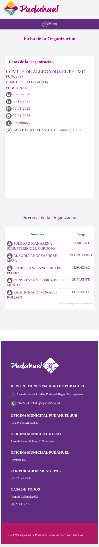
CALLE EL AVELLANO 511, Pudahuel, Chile (46, 130)
